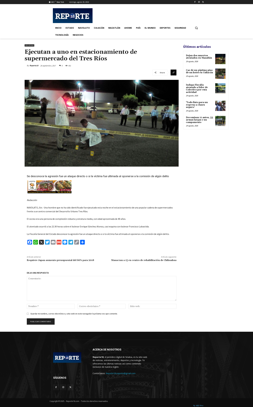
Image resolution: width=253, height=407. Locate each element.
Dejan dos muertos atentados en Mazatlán (199, 56)
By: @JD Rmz (198, 405)
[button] (196, 27)
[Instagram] (199, 2)
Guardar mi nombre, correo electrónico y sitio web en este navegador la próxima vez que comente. (74, 313)
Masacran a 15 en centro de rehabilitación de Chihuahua (143, 260)
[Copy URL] (173, 72)
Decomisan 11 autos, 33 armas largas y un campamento (199, 120)
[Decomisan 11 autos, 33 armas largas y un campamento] (220, 121)
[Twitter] (203, 2)
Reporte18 (34, 65)
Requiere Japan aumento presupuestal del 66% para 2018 (60, 260)
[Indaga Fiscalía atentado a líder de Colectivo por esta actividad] (220, 88)
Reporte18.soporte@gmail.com (120, 373)
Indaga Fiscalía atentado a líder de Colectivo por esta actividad (197, 89)
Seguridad (29, 45)
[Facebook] (195, 2)
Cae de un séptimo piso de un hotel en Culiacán (199, 71)
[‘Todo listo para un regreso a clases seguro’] (220, 106)
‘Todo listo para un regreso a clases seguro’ (197, 105)
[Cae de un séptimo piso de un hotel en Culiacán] (220, 74)
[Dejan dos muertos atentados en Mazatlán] (220, 59)
